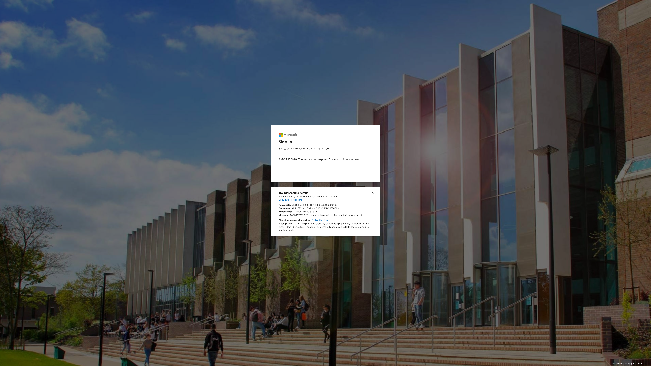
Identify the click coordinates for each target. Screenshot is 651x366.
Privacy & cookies (633, 363)
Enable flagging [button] (319, 220)
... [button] (648, 363)
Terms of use (616, 363)
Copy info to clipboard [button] (290, 199)
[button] (373, 193)
